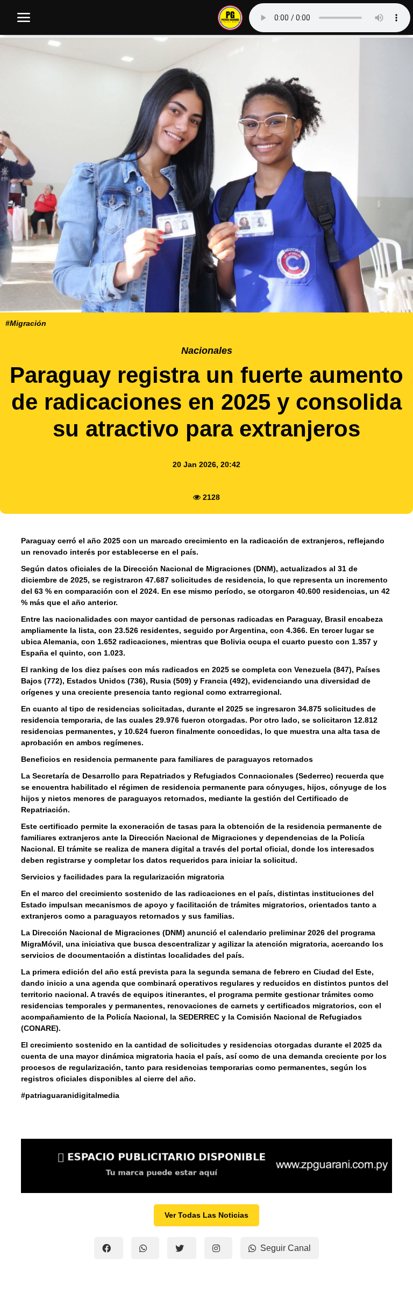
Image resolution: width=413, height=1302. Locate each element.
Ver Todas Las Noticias (206, 1215)
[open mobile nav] (24, 18)
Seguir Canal (285, 1248)
